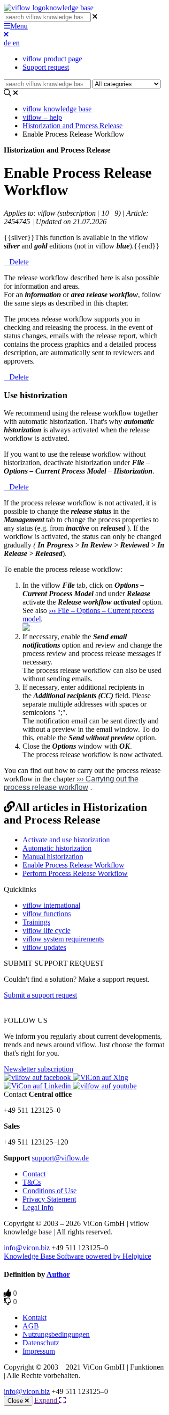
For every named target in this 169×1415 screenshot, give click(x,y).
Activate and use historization (66, 840)
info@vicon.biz (27, 1248)
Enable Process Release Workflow (73, 865)
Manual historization (53, 857)
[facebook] (38, 1077)
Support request (46, 67)
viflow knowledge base (57, 109)
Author (58, 1274)
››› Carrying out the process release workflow (71, 783)
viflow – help (42, 117)
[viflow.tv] (105, 1086)
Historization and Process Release (73, 126)
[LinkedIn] (38, 1086)
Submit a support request (40, 995)
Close (16, 1400)
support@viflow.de (60, 1158)
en (16, 43)
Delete (19, 262)
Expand (46, 1400)
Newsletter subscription (38, 1069)
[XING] (100, 1077)
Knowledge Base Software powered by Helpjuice (77, 1256)
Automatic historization (57, 848)
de (8, 43)
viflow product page (52, 59)
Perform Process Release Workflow (75, 873)
